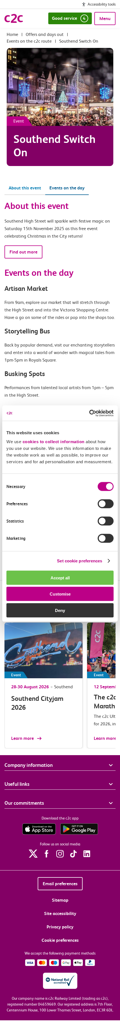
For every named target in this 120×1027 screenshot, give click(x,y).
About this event (25, 188)
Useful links (16, 784)
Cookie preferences (60, 940)
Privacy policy (60, 927)
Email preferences (60, 883)
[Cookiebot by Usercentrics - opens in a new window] (89, 413)
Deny (60, 610)
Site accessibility (60, 913)
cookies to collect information (54, 441)
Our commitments (24, 803)
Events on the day (67, 188)
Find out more (23, 252)
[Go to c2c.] (12, 34)
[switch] (106, 503)
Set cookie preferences (79, 560)
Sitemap (60, 900)
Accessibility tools (102, 4)
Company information (28, 765)
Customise (60, 594)
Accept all (60, 577)
